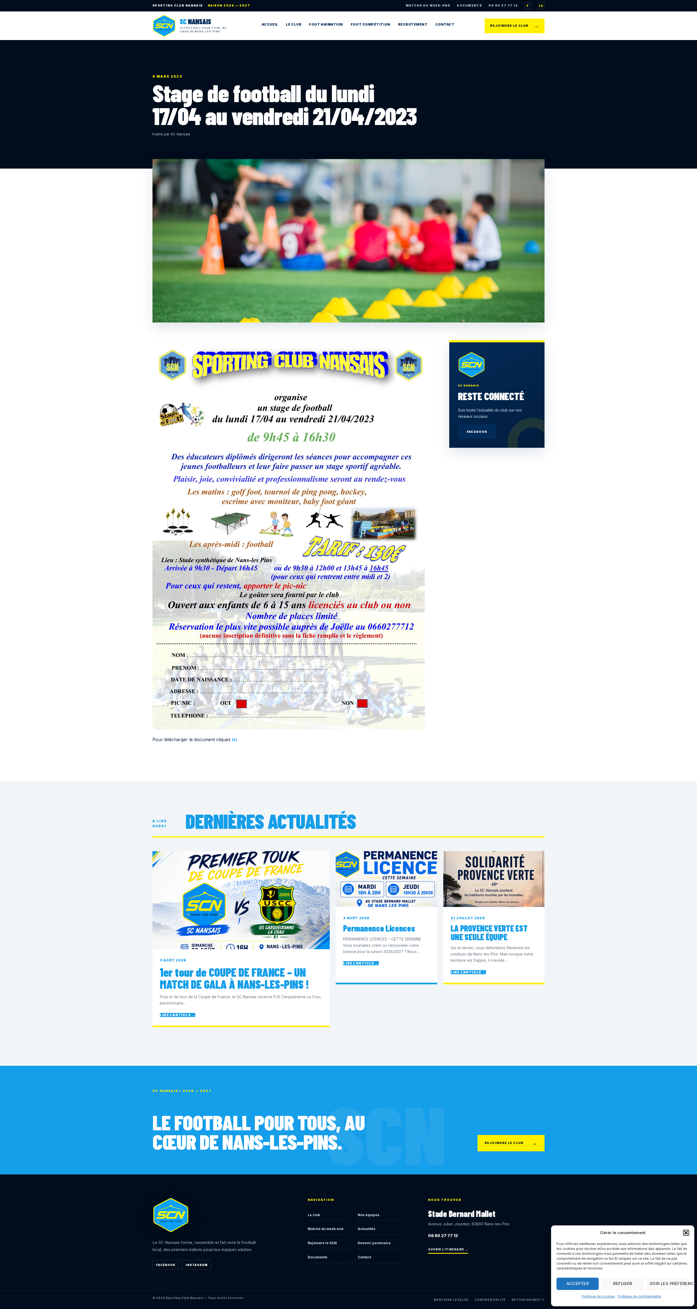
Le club (314, 1215)
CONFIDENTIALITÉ (490, 1299)
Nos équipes (368, 1215)
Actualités (366, 1229)
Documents (317, 1257)
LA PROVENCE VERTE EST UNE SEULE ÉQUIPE (489, 932)
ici (234, 739)
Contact (445, 24)
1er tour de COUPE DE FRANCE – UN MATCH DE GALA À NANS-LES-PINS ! (234, 978)
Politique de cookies (598, 1296)
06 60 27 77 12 (503, 5)
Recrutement (413, 24)
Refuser (622, 1283)
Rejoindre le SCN (322, 1243)
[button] (686, 1232)
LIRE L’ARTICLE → (177, 1015)
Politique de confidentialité (639, 1296)
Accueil (270, 24)
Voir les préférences (669, 1283)
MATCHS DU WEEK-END (428, 5)
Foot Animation (326, 24)
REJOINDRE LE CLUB (514, 26)
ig (541, 6)
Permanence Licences (379, 928)
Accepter (578, 1283)
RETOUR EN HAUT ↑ (528, 1299)
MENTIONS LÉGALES (451, 1299)
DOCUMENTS (469, 5)
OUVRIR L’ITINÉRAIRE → (448, 1249)
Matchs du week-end (325, 1229)
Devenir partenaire (374, 1243)
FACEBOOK (477, 432)
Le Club (294, 24)
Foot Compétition (370, 24)
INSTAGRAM (197, 1265)
